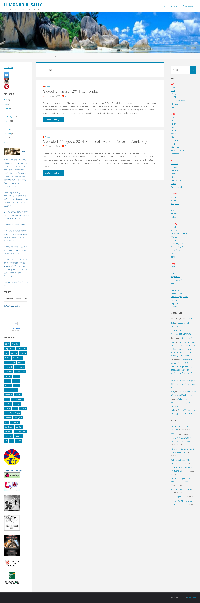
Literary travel (177, 293)
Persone (7, 133)
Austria (14, 353)
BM (172, 117)
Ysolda (174, 253)
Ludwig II (17, 404)
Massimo (175, 153)
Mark (173, 94)
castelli (21, 362)
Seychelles (175, 276)
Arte (5, 99)
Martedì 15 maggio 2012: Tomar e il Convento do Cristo (183, 384)
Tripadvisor (175, 303)
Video (6, 142)
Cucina (6, 112)
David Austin (176, 173)
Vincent (174, 137)
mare (15, 408)
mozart (23, 408)
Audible (174, 197)
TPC (173, 286)
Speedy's (8, 436)
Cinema (7, 108)
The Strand (175, 104)
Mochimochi (176, 250)
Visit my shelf (16, 328)
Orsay (173, 134)
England (8, 376)
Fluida (182, 598)
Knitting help (176, 240)
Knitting (7, 121)
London (8, 404)
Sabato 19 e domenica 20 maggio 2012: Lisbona (182, 402)
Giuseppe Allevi (177, 150)
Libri (5, 125)
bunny (7, 358)
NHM (173, 124)
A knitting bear (177, 243)
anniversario (21, 348)
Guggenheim (176, 147)
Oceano (8, 418)
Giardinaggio (9, 116)
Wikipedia (175, 203)
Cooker (174, 167)
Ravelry (174, 227)
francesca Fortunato (179, 330)
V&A (173, 127)
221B (7, 344)
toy (6, 441)
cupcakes (8, 372)
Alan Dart (15, 344)
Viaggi (47, 86)
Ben (173, 90)
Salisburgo (9, 427)
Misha (173, 266)
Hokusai (174, 140)
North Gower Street (12, 413)
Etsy (173, 177)
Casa (6, 104)
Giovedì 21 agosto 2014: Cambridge (71, 91)
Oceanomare (176, 213)
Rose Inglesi (187, 338)
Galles (7, 381)
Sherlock (8, 431)
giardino (8, 385)
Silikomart (175, 170)
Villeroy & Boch (177, 180)
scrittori (19, 427)
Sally (173, 323)
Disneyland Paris (178, 280)
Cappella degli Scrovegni (181, 334)
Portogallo (18, 418)
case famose (10, 362)
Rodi (6, 422)
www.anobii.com (16, 330)
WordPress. (191, 598)
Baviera (23, 353)
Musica (7, 129)
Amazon (174, 163)
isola (6, 399)
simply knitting (20, 431)
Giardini (16, 381)
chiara (173, 380)
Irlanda (18, 395)
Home (163, 6)
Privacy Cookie (188, 6)
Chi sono (174, 6)
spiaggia (18, 436)
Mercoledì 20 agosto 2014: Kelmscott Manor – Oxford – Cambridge (95, 141)
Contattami (8, 67)
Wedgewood (176, 187)
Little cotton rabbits (179, 233)
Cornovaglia (19, 367)
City (172, 210)
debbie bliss (20, 372)
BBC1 (173, 97)
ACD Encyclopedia (178, 100)
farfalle (16, 376)
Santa (173, 273)
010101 (174, 434)
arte (6, 353)
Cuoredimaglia (177, 247)
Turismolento (176, 290)
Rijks (173, 144)
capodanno (17, 358)
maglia (7, 408)
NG (172, 120)
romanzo (15, 422)
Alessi (173, 183)
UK (12, 441)
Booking (174, 306)
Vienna (18, 441)
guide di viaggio (10, 390)
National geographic (179, 296)
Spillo (190, 318)
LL (172, 207)
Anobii (173, 200)
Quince (174, 237)
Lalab (173, 217)
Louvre (174, 130)
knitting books (17, 399)
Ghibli (173, 283)
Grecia (16, 385)
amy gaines (9, 348)
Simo (173, 257)
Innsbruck (8, 395)
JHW (173, 87)
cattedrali (8, 367)
